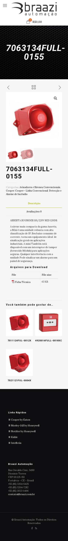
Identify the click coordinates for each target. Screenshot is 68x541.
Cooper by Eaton (20, 419)
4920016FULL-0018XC (48, 340)
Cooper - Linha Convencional (31, 190)
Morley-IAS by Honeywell (25, 425)
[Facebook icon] (32, 528)
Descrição (34, 203)
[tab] (34, 203)
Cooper (10, 190)
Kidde (14, 437)
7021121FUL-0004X (19, 380)
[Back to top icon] (60, 533)
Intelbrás (16, 443)
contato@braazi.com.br (21, 494)
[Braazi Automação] (34, 9)
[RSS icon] (36, 528)
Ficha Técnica (22, 282)
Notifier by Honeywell (23, 431)
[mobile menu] (5, 5)
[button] (55, 98)
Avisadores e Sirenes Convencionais (40, 187)
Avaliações (34, 211)
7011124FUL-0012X (19, 340)
